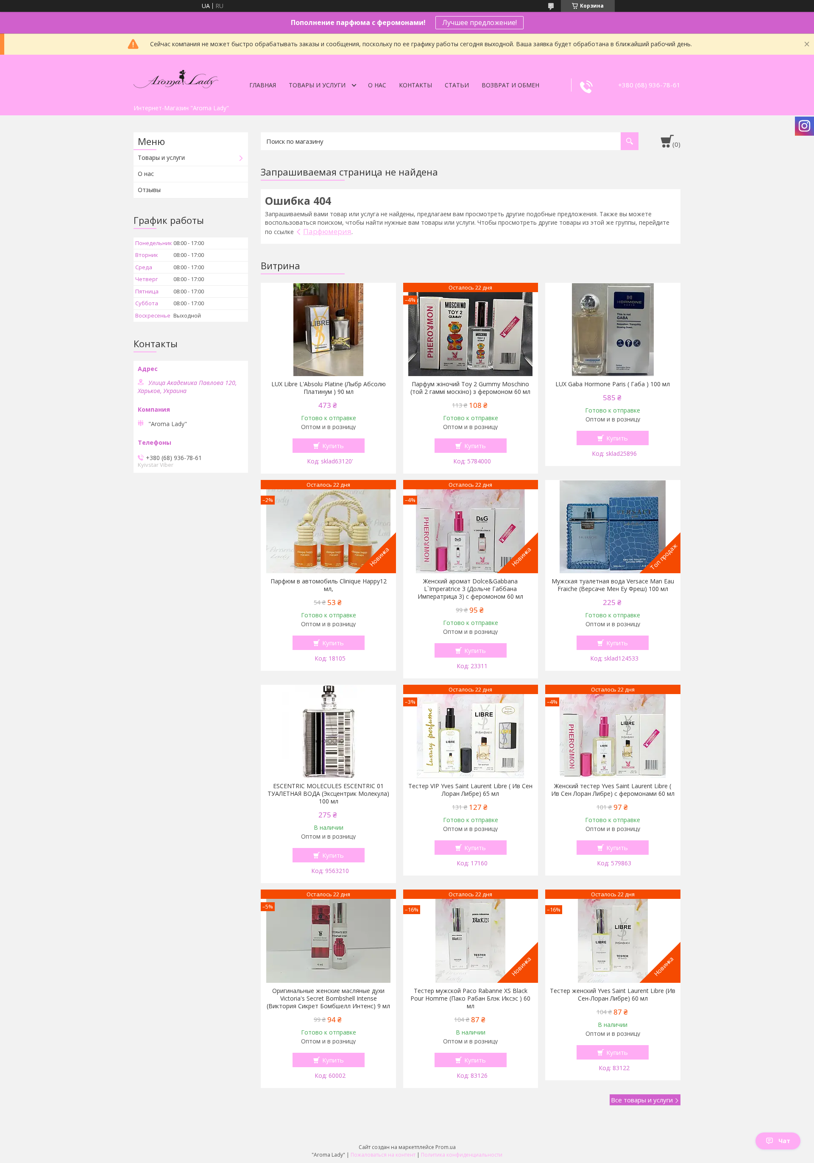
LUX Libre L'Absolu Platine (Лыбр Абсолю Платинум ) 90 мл (328, 388)
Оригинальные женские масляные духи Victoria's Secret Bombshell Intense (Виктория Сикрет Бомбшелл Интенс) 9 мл (328, 998)
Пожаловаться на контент (383, 1154)
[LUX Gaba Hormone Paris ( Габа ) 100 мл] (612, 329)
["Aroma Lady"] (176, 77)
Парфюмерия (327, 231)
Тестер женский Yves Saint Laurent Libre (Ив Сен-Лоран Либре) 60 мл (612, 994)
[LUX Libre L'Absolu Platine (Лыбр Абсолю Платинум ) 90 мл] (328, 329)
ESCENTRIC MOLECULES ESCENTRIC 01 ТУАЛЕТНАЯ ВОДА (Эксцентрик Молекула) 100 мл (328, 793)
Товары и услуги (317, 85)
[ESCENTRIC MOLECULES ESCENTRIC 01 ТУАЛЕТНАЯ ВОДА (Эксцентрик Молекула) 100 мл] (328, 731)
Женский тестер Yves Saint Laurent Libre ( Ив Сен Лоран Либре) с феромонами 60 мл (613, 790)
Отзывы (149, 190)
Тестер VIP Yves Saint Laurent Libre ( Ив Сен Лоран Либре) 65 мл (470, 790)
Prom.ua (445, 1147)
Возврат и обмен (510, 85)
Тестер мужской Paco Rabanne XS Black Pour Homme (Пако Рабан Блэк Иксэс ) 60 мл (470, 998)
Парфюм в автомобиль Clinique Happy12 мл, (328, 585)
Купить (333, 445)
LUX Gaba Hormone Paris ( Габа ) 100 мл (612, 384)
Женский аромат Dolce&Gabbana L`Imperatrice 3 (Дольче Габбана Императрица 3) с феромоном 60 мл (470, 588)
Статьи (457, 85)
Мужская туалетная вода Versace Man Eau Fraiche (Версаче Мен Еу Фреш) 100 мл (613, 585)
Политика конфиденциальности (461, 1154)
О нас (377, 85)
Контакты (415, 85)
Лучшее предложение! (479, 22)
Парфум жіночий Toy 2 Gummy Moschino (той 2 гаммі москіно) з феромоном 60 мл (470, 388)
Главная (262, 85)
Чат (784, 1141)
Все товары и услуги (642, 1100)
